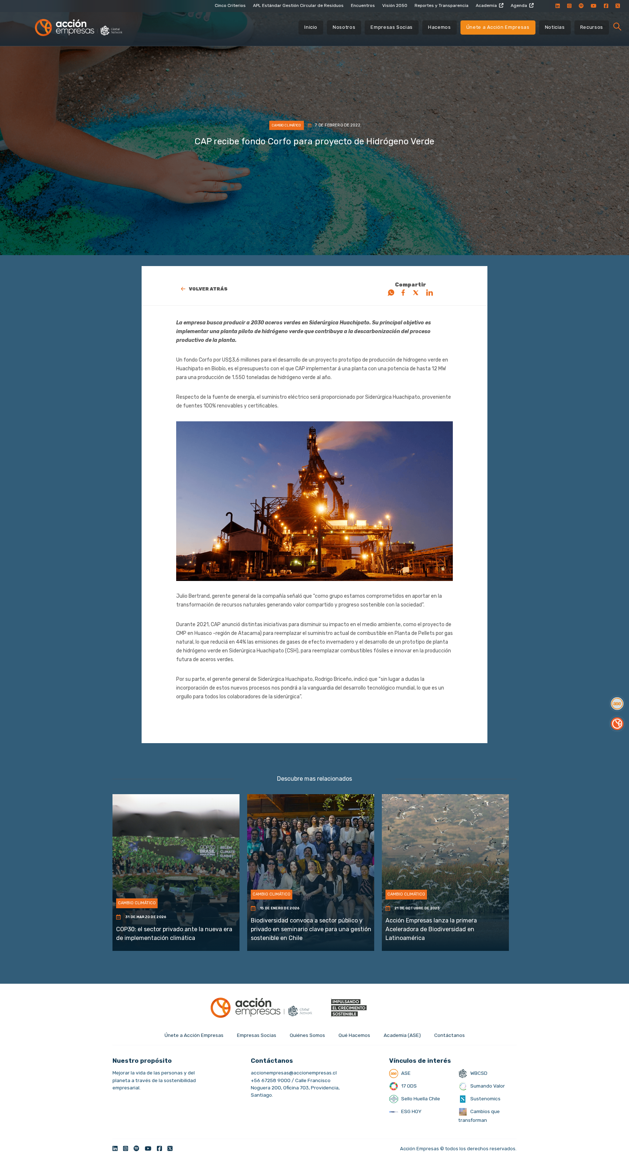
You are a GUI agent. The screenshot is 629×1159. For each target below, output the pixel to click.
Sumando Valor (487, 1086)
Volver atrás (208, 289)
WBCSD (478, 1073)
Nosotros (344, 27)
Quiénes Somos (307, 1035)
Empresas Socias (392, 27)
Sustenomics (485, 1098)
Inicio (310, 27)
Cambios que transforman (479, 1115)
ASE (405, 1073)
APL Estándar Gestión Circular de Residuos (298, 5)
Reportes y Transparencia (441, 5)
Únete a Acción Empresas (498, 27)
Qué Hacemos (354, 1035)
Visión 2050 (394, 5)
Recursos (591, 27)
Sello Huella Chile (420, 1098)
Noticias (555, 27)
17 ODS (408, 1086)
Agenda (519, 5)
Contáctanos (449, 1035)
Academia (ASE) (402, 1035)
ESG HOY (411, 1111)
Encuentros (363, 5)
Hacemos (439, 27)
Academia (486, 5)
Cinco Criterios (230, 5)
